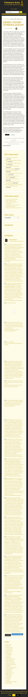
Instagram (9, 235)
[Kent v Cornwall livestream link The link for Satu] (14, 409)
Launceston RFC (9, 660)
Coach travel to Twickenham (12, 170)
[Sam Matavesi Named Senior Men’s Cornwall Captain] (14, 526)
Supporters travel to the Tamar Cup (13, 207)
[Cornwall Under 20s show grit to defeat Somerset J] (14, 604)
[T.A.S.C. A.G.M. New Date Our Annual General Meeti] (14, 253)
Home (4, 19)
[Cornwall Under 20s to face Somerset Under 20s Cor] (14, 623)
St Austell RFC (9, 675)
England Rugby (9, 651)
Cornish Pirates (9, 648)
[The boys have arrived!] (14, 311)
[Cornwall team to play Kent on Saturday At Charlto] (14, 389)
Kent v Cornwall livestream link (12, 178)
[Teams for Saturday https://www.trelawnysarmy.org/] (14, 350)
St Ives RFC (8, 677)
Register (15, 8)
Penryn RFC (8, 666)
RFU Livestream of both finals (12, 166)
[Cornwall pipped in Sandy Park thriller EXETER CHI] (14, 487)
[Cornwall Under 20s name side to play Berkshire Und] (14, 565)
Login (12, 8)
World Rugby (8, 683)
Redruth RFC (9, 670)
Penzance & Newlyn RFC (11, 667)
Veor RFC (8, 680)
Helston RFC (8, 657)
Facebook (9, 225)
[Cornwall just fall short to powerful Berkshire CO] (14, 545)
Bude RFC (8, 646)
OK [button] (13, 695)
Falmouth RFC (9, 654)
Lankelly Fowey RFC (10, 658)
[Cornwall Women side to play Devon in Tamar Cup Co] (14, 448)
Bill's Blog (8, 19)
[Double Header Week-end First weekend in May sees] (14, 584)
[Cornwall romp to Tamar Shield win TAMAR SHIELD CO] (14, 506)
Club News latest (12, 196)
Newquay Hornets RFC (11, 664)
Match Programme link (11, 200)
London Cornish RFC (10, 663)
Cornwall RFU (9, 650)
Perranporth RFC (9, 668)
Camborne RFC (9, 647)
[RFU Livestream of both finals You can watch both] (14, 331)
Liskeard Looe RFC (10, 661)
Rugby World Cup (10, 673)
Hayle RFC (8, 656)
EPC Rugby (8, 653)
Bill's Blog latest (11, 154)
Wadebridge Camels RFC (11, 681)
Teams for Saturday (10, 168)
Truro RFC (8, 678)
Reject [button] (18, 695)
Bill (18, 28)
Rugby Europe (9, 671)
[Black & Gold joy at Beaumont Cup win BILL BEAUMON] (14, 272)
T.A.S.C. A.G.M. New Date (11, 157)
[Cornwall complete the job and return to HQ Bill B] (14, 370)
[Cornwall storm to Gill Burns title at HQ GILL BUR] (14, 292)
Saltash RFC (8, 674)
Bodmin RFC (8, 644)
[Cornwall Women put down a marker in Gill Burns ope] (14, 467)
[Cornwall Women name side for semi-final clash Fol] (14, 428)
